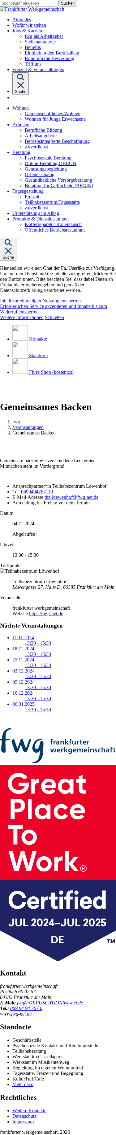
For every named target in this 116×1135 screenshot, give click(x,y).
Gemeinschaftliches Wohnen (52, 113)
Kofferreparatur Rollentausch (53, 224)
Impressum (23, 1121)
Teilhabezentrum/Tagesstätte (52, 202)
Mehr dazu (22, 1084)
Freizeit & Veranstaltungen (38, 69)
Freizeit (32, 196)
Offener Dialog (39, 174)
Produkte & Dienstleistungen (40, 218)
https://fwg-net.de (46, 613)
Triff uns (33, 64)
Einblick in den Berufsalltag (52, 52)
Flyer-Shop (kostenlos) (51, 372)
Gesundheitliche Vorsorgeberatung (58, 180)
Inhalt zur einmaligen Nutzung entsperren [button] (40, 300)
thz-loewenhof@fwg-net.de (71, 497)
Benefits (33, 47)
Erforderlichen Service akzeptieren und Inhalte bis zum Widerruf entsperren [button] (53, 309)
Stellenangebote (40, 41)
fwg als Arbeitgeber (44, 36)
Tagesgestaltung (28, 191)
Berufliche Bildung (43, 130)
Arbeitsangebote (41, 135)
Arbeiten (20, 124)
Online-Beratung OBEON (50, 163)
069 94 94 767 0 (26, 1008)
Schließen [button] (54, 317)
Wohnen (20, 108)
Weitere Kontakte (29, 1110)
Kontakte (38, 338)
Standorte (38, 355)
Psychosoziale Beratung (48, 157)
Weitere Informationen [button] (22, 317)
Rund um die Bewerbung (49, 58)
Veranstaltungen (28, 427)
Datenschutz (24, 1116)
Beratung (21, 152)
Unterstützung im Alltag (35, 213)
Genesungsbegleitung (46, 169)
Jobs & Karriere (27, 30)
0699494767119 (37, 491)
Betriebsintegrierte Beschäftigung (57, 141)
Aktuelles (21, 19)
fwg (16, 421)
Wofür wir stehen (29, 25)
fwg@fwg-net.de (50, 1002)
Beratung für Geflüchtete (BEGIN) (59, 185)
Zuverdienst (36, 146)
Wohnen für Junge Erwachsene (55, 119)
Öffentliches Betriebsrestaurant (55, 229)
